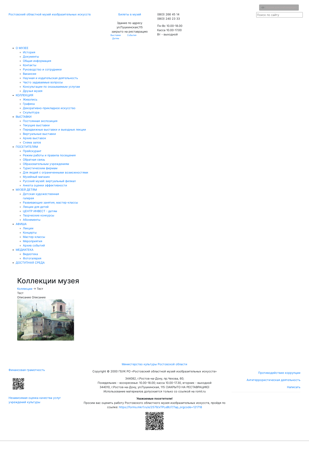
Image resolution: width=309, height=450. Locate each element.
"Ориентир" (283, 445)
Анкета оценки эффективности (45, 185)
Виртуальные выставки (39, 134)
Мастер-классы (34, 237)
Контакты (29, 65)
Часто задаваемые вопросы (43, 82)
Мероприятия (32, 241)
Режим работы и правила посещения (49, 155)
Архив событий (34, 245)
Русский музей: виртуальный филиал (49, 181)
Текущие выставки (36, 125)
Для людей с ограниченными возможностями (55, 172)
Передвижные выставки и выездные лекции (54, 129)
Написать (293, 387)
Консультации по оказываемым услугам (51, 86)
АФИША (21, 224)
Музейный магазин (36, 176)
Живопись (30, 99)
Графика (29, 104)
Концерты (30, 232)
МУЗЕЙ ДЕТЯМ (26, 189)
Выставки (116, 35)
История (29, 52)
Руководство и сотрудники (42, 69)
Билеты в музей (129, 14)
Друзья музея (32, 91)
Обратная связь (34, 159)
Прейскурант (32, 151)
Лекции (28, 228)
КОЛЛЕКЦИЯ (24, 95)
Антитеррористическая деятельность (273, 380)
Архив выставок (34, 138)
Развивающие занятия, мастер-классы (50, 202)
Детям (115, 38)
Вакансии (29, 73)
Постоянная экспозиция (40, 121)
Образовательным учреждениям (46, 164)
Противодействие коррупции (279, 373)
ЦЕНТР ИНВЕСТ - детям (40, 211)
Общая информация (37, 61)
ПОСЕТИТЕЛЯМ (27, 146)
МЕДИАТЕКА (24, 249)
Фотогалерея (32, 258)
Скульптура (31, 112)
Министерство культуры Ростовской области (154, 364)
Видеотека (30, 254)
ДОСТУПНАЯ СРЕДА (30, 262)
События (131, 35)
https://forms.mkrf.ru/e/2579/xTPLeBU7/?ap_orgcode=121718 (160, 407)
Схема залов (32, 142)
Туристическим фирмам (40, 168)
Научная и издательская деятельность (50, 78)
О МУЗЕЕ (22, 48)
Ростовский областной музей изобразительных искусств (50, 14)
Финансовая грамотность (27, 370)
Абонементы (31, 219)
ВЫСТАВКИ (23, 116)
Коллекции (24, 288)
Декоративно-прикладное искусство (49, 108)
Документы (31, 56)
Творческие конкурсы (38, 215)
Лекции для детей (36, 207)
